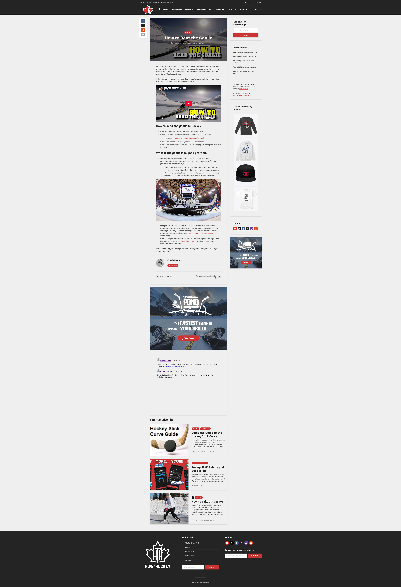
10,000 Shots (165, 2)
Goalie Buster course (188, 241)
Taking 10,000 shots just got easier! (208, 468)
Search (246, 35)
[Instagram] (239, 228)
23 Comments (209, 451)
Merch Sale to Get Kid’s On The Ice (244, 56)
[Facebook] (243, 228)
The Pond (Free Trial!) (146, 2)
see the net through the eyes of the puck (189, 138)
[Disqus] (188, 383)
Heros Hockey (243, 88)
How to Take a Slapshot (207, 501)
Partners (221, 9)
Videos (190, 9)
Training (164, 9)
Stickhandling (205, 428)
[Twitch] (251, 228)
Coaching (178, 9)
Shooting (188, 32)
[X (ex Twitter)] (247, 228)
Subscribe (254, 555)
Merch (171, 2)
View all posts (173, 265)
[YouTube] (235, 228)
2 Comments (201, 43)
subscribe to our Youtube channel (200, 233)
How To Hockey (205, 582)
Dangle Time (156, 2)
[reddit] (256, 228)
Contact (188, 560)
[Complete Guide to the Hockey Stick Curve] (169, 440)
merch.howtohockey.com (241, 95)
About (233, 9)
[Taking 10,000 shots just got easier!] (169, 474)
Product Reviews (205, 9)
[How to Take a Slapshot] (169, 509)
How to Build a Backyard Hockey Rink (245, 52)
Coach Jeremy (178, 43)
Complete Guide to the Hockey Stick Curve (207, 434)
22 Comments (209, 520)
